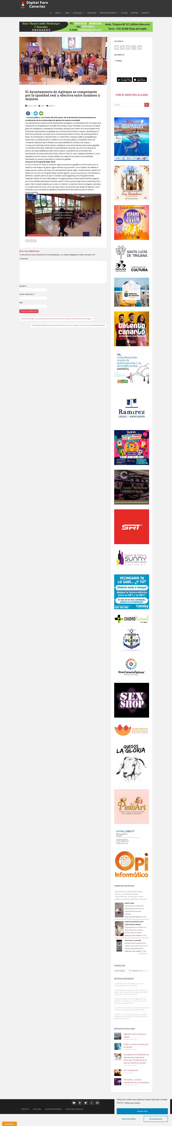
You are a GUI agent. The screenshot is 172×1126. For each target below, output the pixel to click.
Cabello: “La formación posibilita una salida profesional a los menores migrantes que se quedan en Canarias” (131, 1016)
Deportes (134, 13)
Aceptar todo (142, 1111)
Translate (145, 970)
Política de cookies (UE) (74, 1109)
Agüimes (52, 106)
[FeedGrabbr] (131, 953)
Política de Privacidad (53, 1109)
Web (21, 302)
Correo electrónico (27, 294)
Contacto (145, 13)
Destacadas (91, 13)
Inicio (67, 13)
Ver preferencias (155, 1119)
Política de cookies (132, 1103)
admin (42, 106)
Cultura (124, 13)
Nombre (23, 286)
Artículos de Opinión (108, 13)
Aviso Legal (37, 1109)
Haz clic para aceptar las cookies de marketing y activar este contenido (63, 215)
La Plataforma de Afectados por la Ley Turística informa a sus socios (129, 984)
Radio (57, 13)
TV (51, 13)
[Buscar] (146, 105)
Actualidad (77, 13)
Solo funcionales (129, 1119)
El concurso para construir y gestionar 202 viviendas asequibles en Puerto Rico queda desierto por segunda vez (130, 1001)
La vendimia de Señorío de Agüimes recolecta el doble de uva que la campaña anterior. (131, 1009)
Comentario (23, 259)
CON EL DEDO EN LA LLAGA (132, 94)
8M (27, 241)
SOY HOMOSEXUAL (131, 1070)
